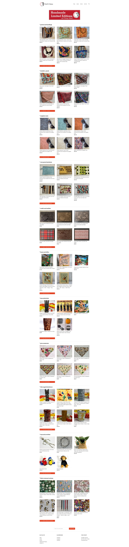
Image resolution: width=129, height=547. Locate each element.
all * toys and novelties (45, 473)
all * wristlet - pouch (45, 110)
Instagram (58, 539)
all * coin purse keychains (46, 203)
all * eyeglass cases (44, 157)
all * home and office (45, 293)
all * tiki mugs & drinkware (46, 429)
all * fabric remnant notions (46, 520)
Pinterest (58, 540)
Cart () (85, 4)
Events (81, 4)
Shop (74, 4)
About (78, 4)
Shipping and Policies (43, 541)
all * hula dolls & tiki (45, 338)
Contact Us (41, 543)
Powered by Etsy (84, 540)
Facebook (58, 537)
